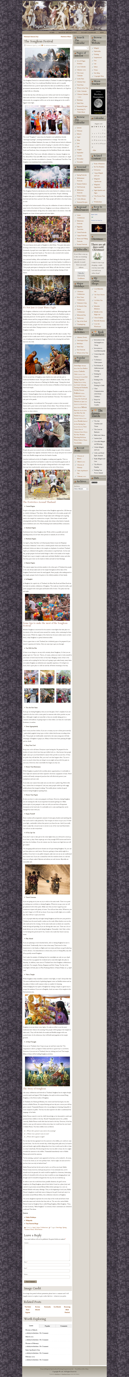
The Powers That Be (97, 413)
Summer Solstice (82, 184)
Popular (47, 1326)
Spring (64, 1227)
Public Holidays (31, 1217)
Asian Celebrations (42, 1227)
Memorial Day (81, 315)
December (80, 162)
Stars (84, 424)
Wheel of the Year (82, 88)
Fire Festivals (81, 350)
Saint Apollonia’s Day (32, 1350)
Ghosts (83, 396)
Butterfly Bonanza (99, 321)
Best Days (80, 368)
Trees (85, 427)
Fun (95, 61)
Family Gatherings (81, 385)
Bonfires (85, 368)
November (80, 159)
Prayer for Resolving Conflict (97, 402)
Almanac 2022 (81, 70)
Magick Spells (94, 214)
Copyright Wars (99, 76)
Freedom (82, 393)
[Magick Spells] (92, 218)
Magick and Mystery (68, 33)
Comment (26, 1243)
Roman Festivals (82, 244)
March (79, 134)
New (102, 33)
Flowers (81, 390)
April (34, 1227)
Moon (84, 407)
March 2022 (29, 1337)
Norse (85, 410)
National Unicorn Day (31, 37)
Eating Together (79, 380)
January (79, 128)
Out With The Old (79, 413)
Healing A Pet (98, 380)
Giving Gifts (77, 399)
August (79, 149)
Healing (96, 54)
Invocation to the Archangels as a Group (99, 342)
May (78, 140)
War (75, 434)
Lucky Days (80, 79)
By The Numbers (99, 167)
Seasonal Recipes (82, 106)
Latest (31, 1326)
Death (86, 377)
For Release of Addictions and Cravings (98, 368)
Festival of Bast (66, 37)
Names (75, 410)
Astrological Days (82, 340)
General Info (78, 396)
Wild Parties (38, 1229)
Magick (96, 48)
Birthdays (80, 100)
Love (79, 404)
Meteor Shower (77, 407)
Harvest (76, 401)
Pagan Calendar (45, 26)
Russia (85, 418)
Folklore (77, 393)
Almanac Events (82, 337)
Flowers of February (32, 1343)
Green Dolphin (98, 318)
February (79, 131)
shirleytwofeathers (51, 45)
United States (83, 432)
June (78, 143)
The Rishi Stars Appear (28, 1309)
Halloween (80, 318)
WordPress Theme (66, 1374)
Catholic (82, 371)
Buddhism (76, 371)
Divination (97, 170)
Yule (75, 443)
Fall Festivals (81, 187)
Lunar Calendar (98, 113)
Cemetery (80, 374)
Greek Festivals (81, 232)
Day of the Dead (82, 321)
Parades (76, 416)
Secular (80, 421)
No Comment (43, 1333)
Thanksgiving (81, 324)
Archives (77, 486)
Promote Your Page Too (96, 220)
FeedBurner (81, 278)
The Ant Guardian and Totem (98, 423)
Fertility (76, 390)
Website (26, 1274)
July (78, 146)
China (84, 374)
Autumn (83, 366)
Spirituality (97, 51)
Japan (83, 401)
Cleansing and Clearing (79, 377)
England (76, 382)
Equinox (80, 382)
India (80, 401)
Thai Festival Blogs (32, 1224)
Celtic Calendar (82, 91)
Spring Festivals (82, 175)
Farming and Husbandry (81, 387)
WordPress (57, 1374)
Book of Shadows (99, 164)
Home (52, 33)
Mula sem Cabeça (99, 435)
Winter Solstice (81, 196)
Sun (82, 427)
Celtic (75, 374)
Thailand (27, 1229)
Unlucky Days (81, 82)
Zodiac (79, 443)
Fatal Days (80, 85)
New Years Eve (81, 410)
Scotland (76, 421)
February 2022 (30, 1357)
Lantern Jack (98, 438)
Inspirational (98, 57)
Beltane (75, 368)
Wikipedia (29, 1220)
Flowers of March (31, 1330)
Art (95, 64)
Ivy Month (57, 1307)
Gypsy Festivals (82, 235)
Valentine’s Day (82, 303)
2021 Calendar (81, 67)
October (79, 156)
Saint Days (80, 103)
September (80, 153)
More (96, 67)
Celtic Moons (81, 199)
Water (32, 1229)
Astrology (59, 1227)
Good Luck (84, 399)
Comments (63, 1326)
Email (25, 1268)
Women (85, 440)
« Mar (94, 150)
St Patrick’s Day (82, 306)
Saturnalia (47, 1307)
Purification (80, 418)
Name (25, 1262)
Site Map (97, 73)
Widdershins (98, 202)
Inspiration (67, 1369)
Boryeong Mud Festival (67, 1309)
